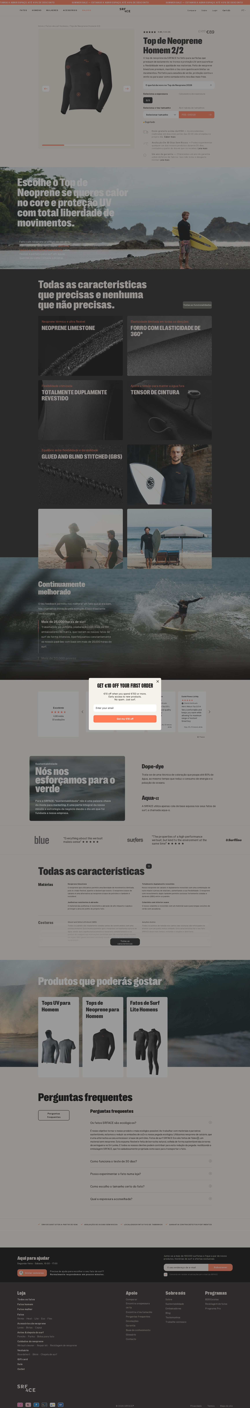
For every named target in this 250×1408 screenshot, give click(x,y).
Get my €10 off (125, 718)
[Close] (157, 681)
